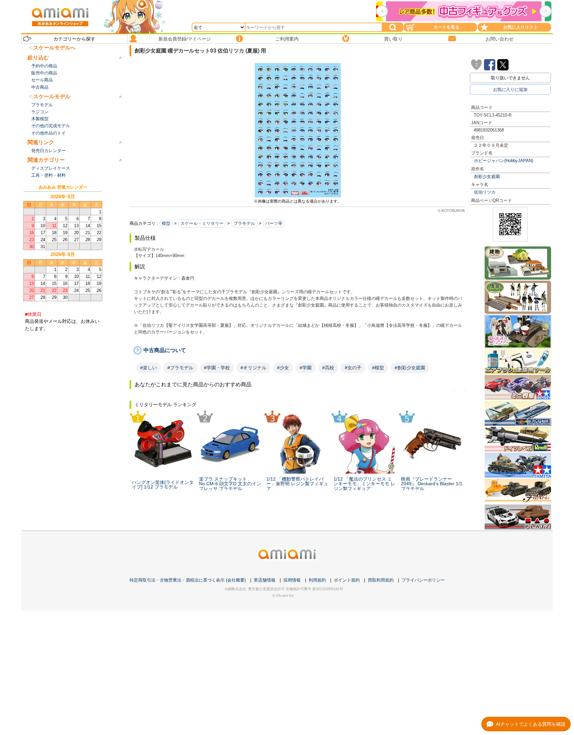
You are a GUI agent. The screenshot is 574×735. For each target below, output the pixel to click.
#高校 (328, 367)
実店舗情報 (264, 580)
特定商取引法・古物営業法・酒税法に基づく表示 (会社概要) (188, 580)
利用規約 (317, 580)
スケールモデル (51, 96)
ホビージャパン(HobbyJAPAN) (503, 160)
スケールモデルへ (54, 47)
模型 (166, 223)
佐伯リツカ (485, 192)
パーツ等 (273, 223)
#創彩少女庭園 (410, 367)
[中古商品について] (297, 350)
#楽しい (148, 367)
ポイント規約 (347, 580)
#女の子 (353, 367)
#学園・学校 (217, 367)
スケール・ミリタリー (202, 223)
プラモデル (244, 223)
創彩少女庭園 (487, 176)
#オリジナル (253, 367)
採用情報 (292, 580)
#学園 (306, 367)
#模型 (378, 367)
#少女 (283, 367)
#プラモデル (180, 367)
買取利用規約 (381, 580)
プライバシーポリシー (423, 580)
